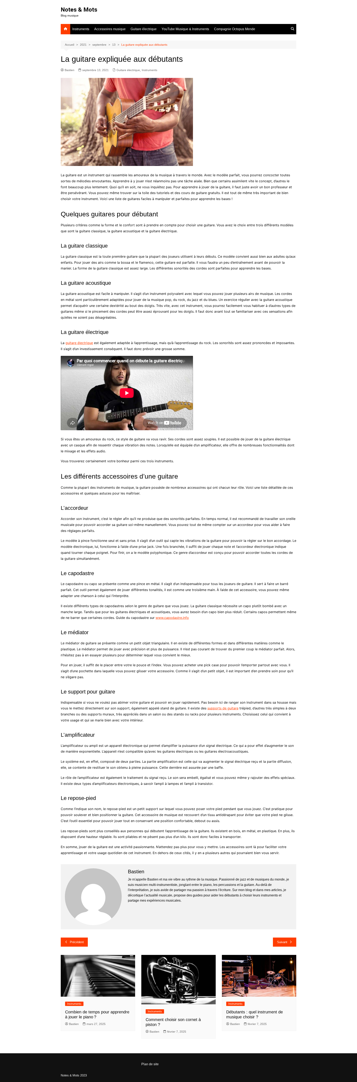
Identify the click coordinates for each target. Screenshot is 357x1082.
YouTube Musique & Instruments (185, 29)
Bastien (69, 70)
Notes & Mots (79, 9)
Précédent (77, 942)
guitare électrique (79, 343)
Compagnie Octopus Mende (234, 29)
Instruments (80, 29)
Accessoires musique (110, 29)
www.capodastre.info (172, 618)
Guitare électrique (144, 29)
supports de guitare (222, 708)
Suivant (282, 942)
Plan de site (150, 1064)
